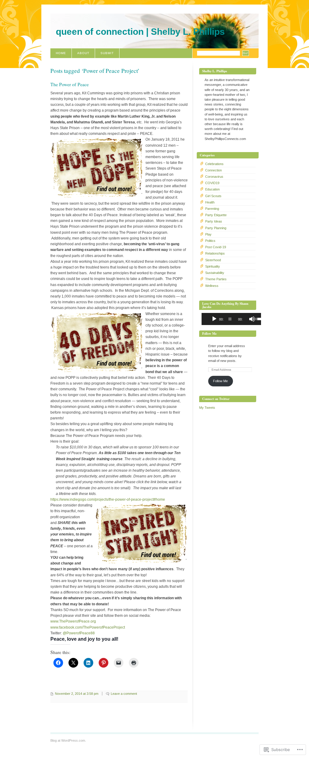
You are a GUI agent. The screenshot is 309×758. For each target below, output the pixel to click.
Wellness (211, 286)
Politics (210, 240)
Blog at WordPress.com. (68, 740)
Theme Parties (216, 279)
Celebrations (214, 164)
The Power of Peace (69, 84)
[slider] (255, 318)
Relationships (215, 253)
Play (208, 234)
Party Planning (215, 228)
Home (61, 53)
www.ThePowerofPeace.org (73, 621)
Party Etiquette (216, 215)
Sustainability (214, 273)
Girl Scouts (213, 196)
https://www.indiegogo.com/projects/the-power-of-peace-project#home (107, 499)
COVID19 (212, 183)
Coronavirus (214, 176)
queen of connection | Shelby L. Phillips (140, 32)
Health (210, 202)
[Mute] (252, 319)
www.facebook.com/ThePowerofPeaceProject (87, 627)
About (83, 53)
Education (212, 189)
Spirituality (212, 266)
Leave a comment (124, 693)
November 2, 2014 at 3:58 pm (76, 693)
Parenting (212, 208)
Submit (107, 53)
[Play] (214, 319)
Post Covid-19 (215, 247)
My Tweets (207, 407)
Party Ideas (213, 221)
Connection (213, 170)
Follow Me (209, 333)
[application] (230, 319)
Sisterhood (213, 260)
